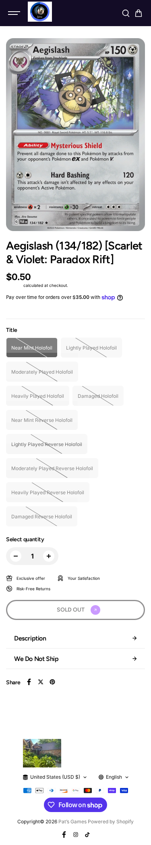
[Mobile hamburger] (15, 13)
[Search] (125, 13)
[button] (138, 13)
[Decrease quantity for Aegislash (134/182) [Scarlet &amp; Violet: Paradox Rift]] (15, 556)
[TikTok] (87, 834)
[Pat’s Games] (40, 12)
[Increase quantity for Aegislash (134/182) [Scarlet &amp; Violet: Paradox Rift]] (48, 556)
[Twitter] (41, 682)
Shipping (14, 285)
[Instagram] (76, 834)
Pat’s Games (72, 821)
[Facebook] (29, 682)
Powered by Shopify (111, 821)
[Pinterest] (52, 682)
